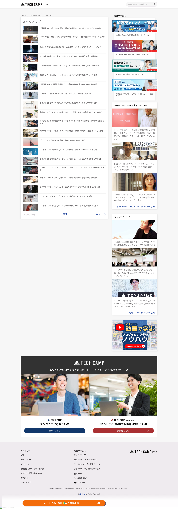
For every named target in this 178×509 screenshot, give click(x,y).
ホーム (24, 15)
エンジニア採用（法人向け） (32, 473)
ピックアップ (26, 482)
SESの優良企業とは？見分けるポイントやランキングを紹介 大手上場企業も (69, 56)
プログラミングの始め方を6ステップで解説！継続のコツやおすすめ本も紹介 (69, 150)
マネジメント (26, 478)
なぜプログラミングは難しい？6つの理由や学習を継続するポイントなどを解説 (70, 187)
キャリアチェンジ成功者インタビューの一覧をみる (136, 207)
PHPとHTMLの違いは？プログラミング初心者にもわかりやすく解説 (66, 196)
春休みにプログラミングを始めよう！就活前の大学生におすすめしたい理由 (68, 178)
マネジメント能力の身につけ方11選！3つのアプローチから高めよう (66, 94)
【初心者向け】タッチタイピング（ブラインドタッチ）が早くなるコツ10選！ (69, 66)
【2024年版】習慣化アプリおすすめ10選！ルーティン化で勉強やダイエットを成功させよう (72, 38)
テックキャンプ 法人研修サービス (87, 464)
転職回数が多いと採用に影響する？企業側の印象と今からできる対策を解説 (68, 84)
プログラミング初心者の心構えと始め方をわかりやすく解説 (62, 140)
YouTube (81, 483)
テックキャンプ (80, 455)
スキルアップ (48, 15)
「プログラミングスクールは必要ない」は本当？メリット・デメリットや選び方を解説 (72, 168)
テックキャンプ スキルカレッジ (86, 460)
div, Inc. (82, 494)
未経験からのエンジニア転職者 (32, 469)
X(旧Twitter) (82, 478)
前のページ (31, 215)
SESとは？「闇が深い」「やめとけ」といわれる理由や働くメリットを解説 (68, 75)
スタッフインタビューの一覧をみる (142, 313)
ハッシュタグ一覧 (35, 15)
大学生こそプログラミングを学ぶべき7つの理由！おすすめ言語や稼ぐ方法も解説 (71, 112)
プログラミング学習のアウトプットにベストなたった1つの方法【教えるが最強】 (71, 159)
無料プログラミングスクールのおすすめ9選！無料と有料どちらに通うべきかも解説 (71, 131)
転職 (22, 455)
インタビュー (26, 464)
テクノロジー (26, 460)
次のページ (99, 214)
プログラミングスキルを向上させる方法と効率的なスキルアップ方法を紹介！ (69, 103)
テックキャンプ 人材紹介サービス (87, 469)
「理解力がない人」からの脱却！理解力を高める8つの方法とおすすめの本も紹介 (71, 28)
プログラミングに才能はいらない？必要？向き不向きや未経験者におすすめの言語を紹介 (72, 122)
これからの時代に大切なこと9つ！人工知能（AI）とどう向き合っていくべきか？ (71, 47)
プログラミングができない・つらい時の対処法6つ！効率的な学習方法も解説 (69, 206)
